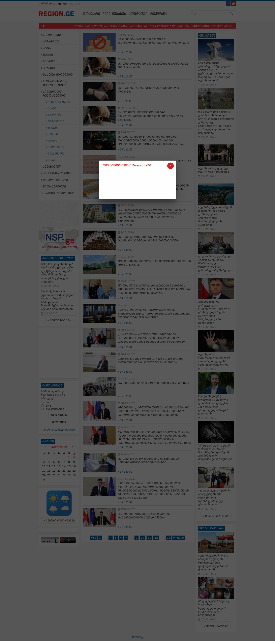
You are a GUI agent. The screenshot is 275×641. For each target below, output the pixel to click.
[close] (170, 166)
